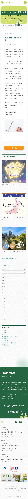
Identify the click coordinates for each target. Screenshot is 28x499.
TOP (3, 25)
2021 (3, 284)
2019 (3, 290)
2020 (3, 287)
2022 (3, 281)
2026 (3, 269)
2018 (3, 292)
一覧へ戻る (14, 148)
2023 (3, 278)
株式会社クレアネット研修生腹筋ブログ (14, 13)
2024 (3, 275)
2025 (3, 272)
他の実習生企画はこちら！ (9, 258)
